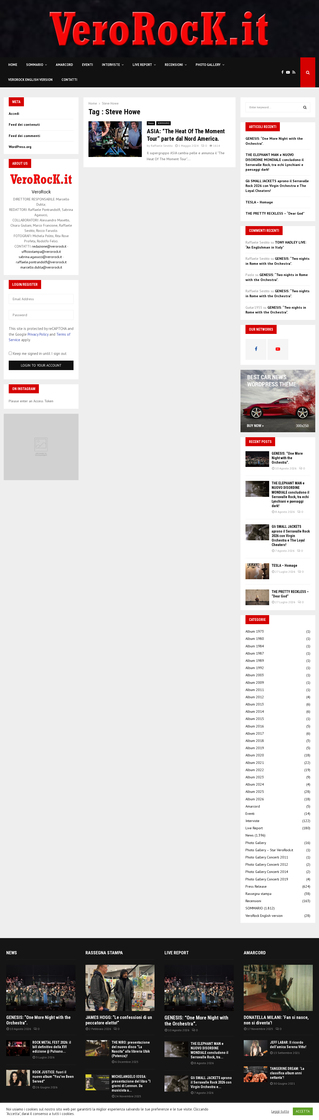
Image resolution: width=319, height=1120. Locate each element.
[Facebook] (283, 72)
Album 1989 (254, 660)
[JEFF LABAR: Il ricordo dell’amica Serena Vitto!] (255, 1048)
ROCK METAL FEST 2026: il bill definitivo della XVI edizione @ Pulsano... (51, 1046)
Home (12, 65)
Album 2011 (254, 690)
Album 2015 (254, 718)
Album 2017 (254, 733)
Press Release (256, 886)
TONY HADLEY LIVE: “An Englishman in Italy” (275, 245)
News (151, 123)
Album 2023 (254, 777)
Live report (176, 952)
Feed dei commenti (24, 136)
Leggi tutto (280, 1111)
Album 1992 (254, 668)
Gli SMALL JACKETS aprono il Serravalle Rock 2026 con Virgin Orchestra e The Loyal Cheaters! (277, 186)
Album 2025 (254, 791)
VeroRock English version (30, 80)
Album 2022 (254, 770)
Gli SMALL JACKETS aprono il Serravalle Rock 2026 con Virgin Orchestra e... (211, 1082)
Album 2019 (254, 748)
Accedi (14, 113)
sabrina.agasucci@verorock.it (40, 257)
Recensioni (174, 65)
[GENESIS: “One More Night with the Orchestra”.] (257, 459)
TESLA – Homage (259, 202)
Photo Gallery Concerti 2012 (266, 864)
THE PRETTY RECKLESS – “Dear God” (275, 213)
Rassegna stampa (258, 893)
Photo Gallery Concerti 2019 (266, 879)
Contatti (69, 80)
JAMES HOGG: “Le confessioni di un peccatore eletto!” (118, 1020)
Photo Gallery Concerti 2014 (266, 871)
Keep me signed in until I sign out (39, 353)
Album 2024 (254, 784)
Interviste (111, 65)
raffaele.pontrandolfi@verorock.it (41, 262)
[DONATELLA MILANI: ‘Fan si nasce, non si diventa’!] (278, 988)
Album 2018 (254, 740)
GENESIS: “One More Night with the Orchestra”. (287, 457)
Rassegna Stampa (104, 952)
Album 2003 (254, 675)
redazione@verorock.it (49, 246)
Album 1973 (254, 631)
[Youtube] (289, 72)
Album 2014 (254, 711)
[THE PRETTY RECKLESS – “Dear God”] (257, 597)
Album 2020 (254, 755)
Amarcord (64, 65)
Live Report (142, 65)
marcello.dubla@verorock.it (41, 267)
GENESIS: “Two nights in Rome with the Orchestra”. (277, 261)
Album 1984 (254, 646)
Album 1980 (254, 638)
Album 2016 (254, 726)
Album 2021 (254, 762)
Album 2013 (254, 704)
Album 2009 (254, 682)
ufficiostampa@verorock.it (41, 251)
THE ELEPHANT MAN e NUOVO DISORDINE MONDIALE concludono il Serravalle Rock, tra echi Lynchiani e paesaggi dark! (274, 162)
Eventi (87, 65)
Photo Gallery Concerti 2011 (266, 857)
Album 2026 (254, 799)
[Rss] (295, 72)
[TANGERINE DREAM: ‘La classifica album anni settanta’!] (255, 1074)
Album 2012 (254, 697)
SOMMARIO (34, 65)
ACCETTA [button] (303, 1111)
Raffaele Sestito (162, 145)
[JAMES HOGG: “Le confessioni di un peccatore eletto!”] (120, 988)
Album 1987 (254, 653)
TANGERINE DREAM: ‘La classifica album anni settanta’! (287, 1073)
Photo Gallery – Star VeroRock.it (269, 850)
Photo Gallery (208, 65)
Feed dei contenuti (24, 124)
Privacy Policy (38, 334)
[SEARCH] (305, 107)
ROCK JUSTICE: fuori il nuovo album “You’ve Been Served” (53, 1076)
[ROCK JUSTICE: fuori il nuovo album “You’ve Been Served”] (18, 1078)
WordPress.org (20, 146)
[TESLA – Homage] (257, 571)
